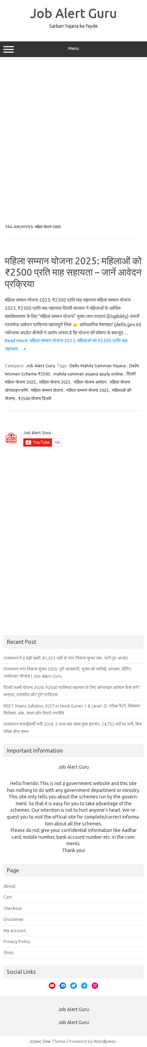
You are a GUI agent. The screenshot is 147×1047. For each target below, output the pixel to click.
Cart (7, 896)
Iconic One (40, 1041)
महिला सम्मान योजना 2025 (87, 390)
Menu (73, 48)
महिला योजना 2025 (54, 382)
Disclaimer (13, 919)
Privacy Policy (16, 941)
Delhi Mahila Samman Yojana (97, 365)
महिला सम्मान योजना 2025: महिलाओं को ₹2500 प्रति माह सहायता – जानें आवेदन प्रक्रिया (73, 272)
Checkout (12, 908)
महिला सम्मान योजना (47, 390)
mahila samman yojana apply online (88, 373)
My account (14, 930)
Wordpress (105, 1041)
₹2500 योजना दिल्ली (34, 398)
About (9, 886)
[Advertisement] (73, 140)
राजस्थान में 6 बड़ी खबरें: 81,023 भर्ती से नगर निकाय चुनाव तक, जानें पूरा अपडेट (65, 657)
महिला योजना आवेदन (90, 382)
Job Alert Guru (73, 13)
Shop (8, 952)
